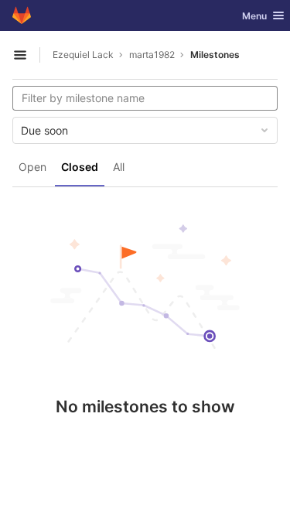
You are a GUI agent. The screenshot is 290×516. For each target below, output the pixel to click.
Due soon (44, 130)
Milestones (215, 54)
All (119, 166)
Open (32, 166)
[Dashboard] (21, 15)
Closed (79, 166)
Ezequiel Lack (83, 54)
